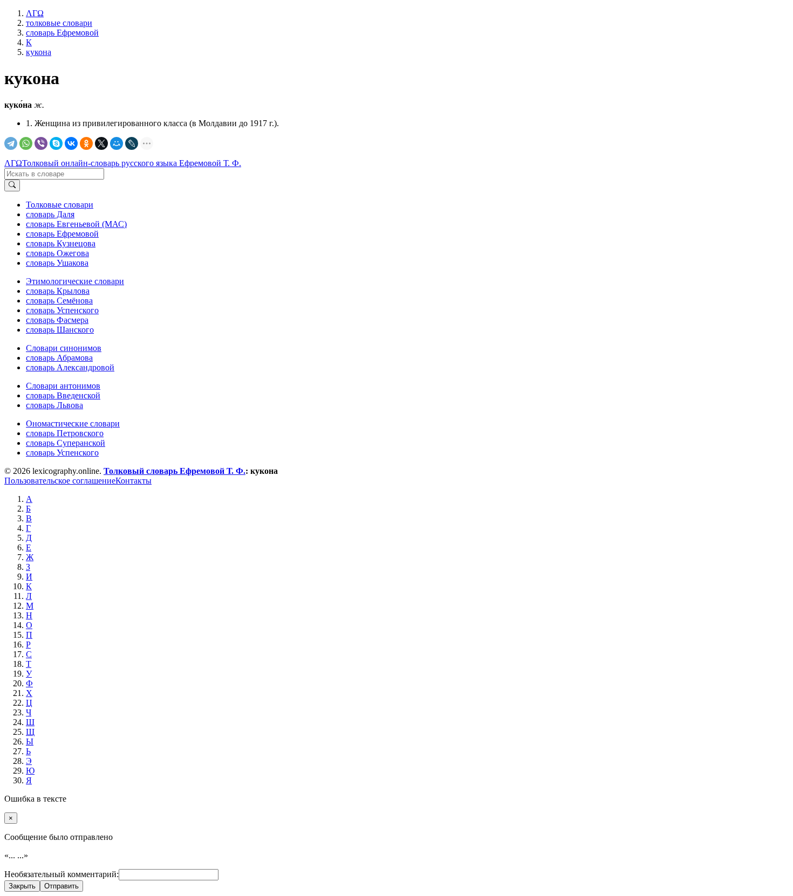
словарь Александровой (70, 367)
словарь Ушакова (57, 262)
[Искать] (12, 185)
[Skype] (56, 143)
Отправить (61, 886)
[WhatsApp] (25, 143)
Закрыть (22, 886)
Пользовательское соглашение (59, 480)
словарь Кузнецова (60, 243)
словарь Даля (50, 214)
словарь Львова (54, 405)
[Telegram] (10, 143)
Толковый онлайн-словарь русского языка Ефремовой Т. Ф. (131, 163)
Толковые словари (59, 204)
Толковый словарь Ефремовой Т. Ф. (174, 470)
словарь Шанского (60, 329)
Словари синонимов (63, 348)
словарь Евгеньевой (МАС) (76, 224)
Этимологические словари (75, 281)
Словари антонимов (63, 385)
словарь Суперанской (65, 442)
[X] (101, 143)
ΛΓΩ (13, 163)
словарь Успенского (62, 310)
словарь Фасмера (57, 320)
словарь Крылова (58, 290)
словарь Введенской (63, 395)
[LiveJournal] (131, 143)
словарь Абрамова (59, 357)
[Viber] (41, 143)
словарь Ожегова (57, 253)
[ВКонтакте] (71, 143)
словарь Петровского (65, 433)
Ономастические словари (73, 423)
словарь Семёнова (59, 300)
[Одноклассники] (86, 143)
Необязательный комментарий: (61, 874)
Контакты (133, 480)
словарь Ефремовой (62, 233)
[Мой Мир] (116, 143)
